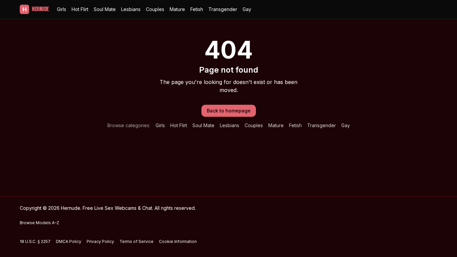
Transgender (222, 9)
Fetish (196, 9)
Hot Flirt (80, 9)
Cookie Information (178, 241)
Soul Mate (105, 9)
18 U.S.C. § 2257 (35, 241)
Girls (61, 9)
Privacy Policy (100, 241)
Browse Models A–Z (39, 222)
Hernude (35, 9)
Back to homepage (229, 110)
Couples (155, 9)
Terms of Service (136, 241)
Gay (247, 9)
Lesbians (131, 9)
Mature (177, 9)
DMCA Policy (68, 241)
